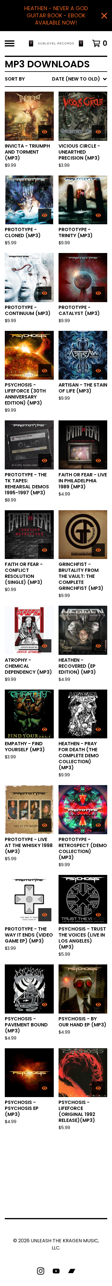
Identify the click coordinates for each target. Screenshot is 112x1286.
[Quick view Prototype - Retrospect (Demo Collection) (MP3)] (98, 825)
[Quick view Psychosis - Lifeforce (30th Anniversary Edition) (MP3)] (44, 370)
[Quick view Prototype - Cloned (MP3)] (44, 215)
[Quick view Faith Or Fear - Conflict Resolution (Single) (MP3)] (44, 550)
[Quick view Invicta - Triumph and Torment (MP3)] (44, 131)
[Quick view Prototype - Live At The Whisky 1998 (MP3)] (44, 825)
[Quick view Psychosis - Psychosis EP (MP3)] (44, 1088)
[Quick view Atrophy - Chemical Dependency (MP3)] (44, 645)
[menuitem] (56, 79)
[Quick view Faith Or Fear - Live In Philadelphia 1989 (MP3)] (98, 460)
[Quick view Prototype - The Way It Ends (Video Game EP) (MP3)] (44, 914)
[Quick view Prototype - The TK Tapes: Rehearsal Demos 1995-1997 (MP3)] (44, 460)
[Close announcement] (104, 15)
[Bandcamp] (71, 1271)
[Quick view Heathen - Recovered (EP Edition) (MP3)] (98, 645)
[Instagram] (40, 1271)
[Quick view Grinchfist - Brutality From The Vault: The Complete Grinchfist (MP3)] (98, 550)
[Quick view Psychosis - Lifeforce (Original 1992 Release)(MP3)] (98, 1088)
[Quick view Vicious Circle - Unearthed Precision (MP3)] (98, 131)
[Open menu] (9, 43)
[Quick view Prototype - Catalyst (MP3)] (98, 293)
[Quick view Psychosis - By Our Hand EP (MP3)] (98, 1004)
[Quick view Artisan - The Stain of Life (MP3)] (98, 370)
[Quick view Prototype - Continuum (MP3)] (44, 293)
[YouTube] (56, 1271)
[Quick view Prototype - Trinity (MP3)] (98, 215)
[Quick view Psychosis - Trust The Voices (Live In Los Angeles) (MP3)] (98, 914)
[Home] (56, 43)
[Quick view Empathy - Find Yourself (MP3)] (44, 729)
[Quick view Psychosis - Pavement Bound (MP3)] (44, 1004)
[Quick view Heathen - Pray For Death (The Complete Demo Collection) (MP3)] (98, 729)
